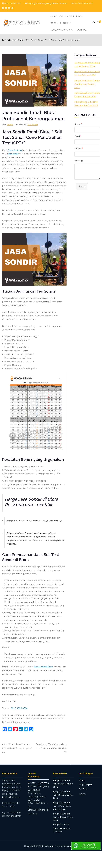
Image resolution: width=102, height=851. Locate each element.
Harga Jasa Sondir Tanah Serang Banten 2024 (87, 73)
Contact (82, 794)
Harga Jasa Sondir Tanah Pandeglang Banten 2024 (87, 84)
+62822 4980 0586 (39, 783)
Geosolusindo (15, 150)
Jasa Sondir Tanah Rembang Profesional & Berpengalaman (17, 748)
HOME (53, 16)
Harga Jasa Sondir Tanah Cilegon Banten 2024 (87, 95)
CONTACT (82, 30)
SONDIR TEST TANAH (71, 16)
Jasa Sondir (32, 124)
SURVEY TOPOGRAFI (60, 23)
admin (10, 124)
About (81, 780)
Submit (82, 186)
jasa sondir (13, 154)
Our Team (83, 789)
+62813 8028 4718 (12, 3)
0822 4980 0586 (19, 708)
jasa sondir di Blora (43, 666)
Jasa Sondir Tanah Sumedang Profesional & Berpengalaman (51, 748)
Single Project (85, 785)
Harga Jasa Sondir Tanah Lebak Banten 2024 (87, 64)
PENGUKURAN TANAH (62, 30)
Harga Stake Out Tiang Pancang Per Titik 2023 (86, 104)
